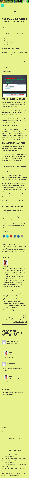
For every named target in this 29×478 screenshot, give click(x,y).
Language (4, 249)
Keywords (22, 248)
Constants (14, 246)
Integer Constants (15, 248)
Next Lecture (5, 231)
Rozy (6, 251)
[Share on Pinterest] (11, 237)
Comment (4, 398)
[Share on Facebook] (4, 237)
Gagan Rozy (7, 248)
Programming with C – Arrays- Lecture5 (17, 458)
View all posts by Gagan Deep (10, 310)
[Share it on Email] (22, 237)
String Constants (18, 251)
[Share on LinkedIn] (15, 237)
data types (20, 246)
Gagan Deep (6, 27)
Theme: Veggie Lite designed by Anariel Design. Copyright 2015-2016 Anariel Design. (12, 474)
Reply (15, 343)
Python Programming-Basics (19, 468)
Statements (10, 251)
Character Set (9, 246)
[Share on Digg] (18, 237)
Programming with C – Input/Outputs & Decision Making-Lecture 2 (16, 319)
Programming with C (11, 244)
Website (4, 427)
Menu (14, 11)
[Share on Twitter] (7, 237)
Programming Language (12, 249)
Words (23, 251)
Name (4, 419)
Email (4, 423)
